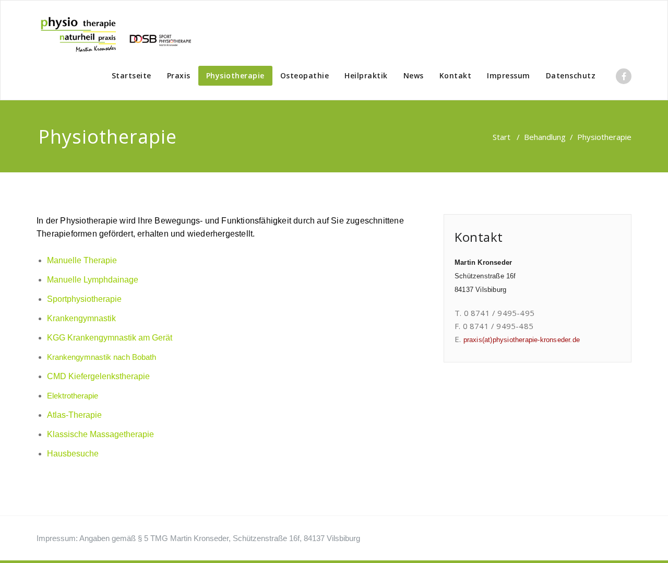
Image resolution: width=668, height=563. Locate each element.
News (413, 75)
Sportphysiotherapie (84, 299)
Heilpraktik (366, 75)
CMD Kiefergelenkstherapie (98, 376)
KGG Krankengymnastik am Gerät (109, 337)
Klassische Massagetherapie (101, 434)
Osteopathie (304, 75)
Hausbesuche (73, 453)
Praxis (178, 75)
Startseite (131, 75)
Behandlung (545, 137)
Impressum (508, 75)
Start (501, 137)
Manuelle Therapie (82, 260)
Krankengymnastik (81, 318)
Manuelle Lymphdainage (92, 279)
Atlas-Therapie (74, 414)
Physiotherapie (235, 75)
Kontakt (455, 75)
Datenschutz (571, 75)
